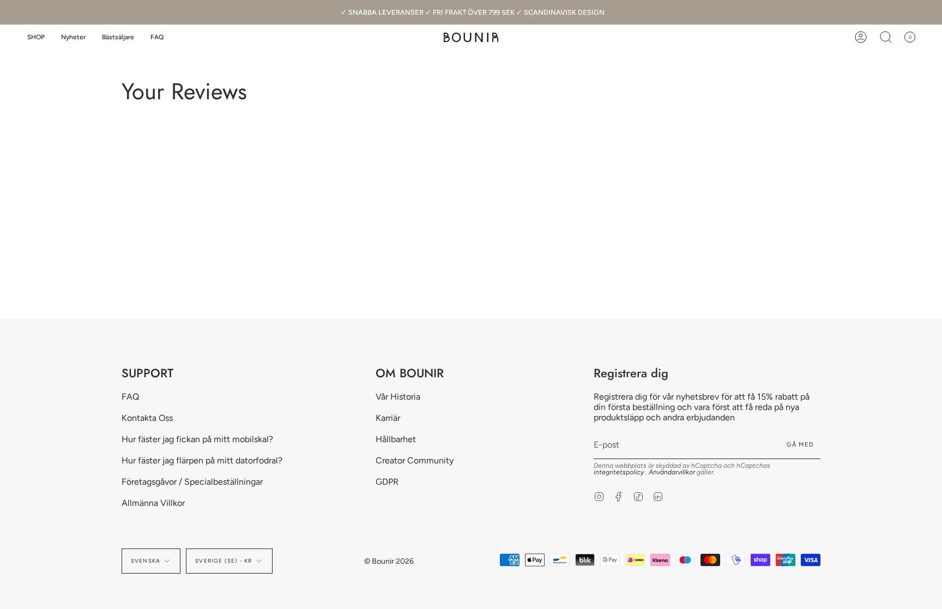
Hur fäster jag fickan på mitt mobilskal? (197, 439)
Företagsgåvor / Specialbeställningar (192, 482)
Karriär (388, 418)
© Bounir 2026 (389, 561)
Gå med (800, 444)
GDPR (387, 482)
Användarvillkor (673, 472)
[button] (36, 37)
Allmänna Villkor (153, 503)
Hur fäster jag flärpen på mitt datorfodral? (202, 460)
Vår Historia (398, 396)
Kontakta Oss (147, 418)
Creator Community (415, 460)
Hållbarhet (396, 439)
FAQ (130, 396)
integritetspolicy (619, 472)
